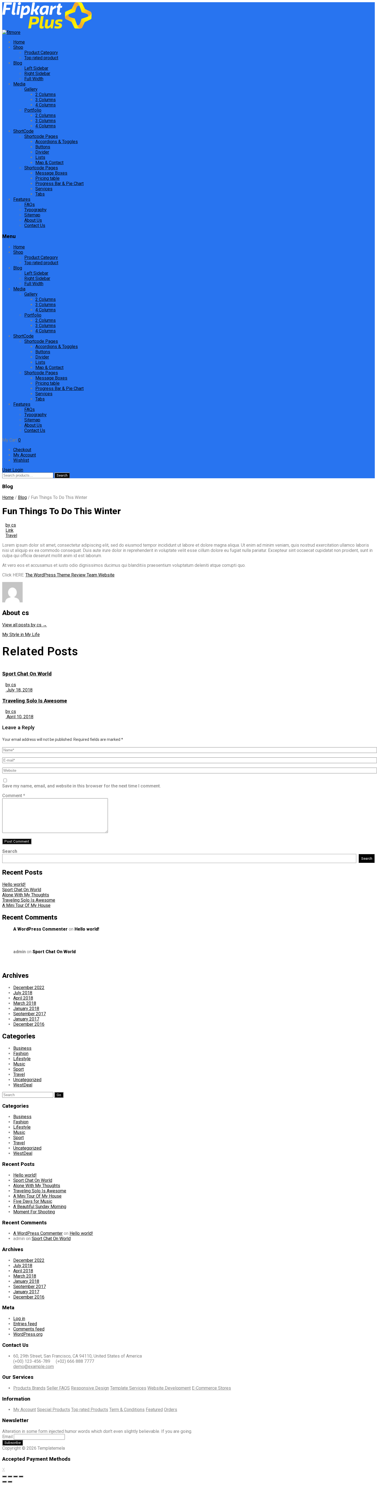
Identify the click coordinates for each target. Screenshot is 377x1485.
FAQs (29, 204)
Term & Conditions (127, 1409)
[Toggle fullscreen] (15, 1476)
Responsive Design (90, 1388)
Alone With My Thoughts (25, 895)
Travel (11, 535)
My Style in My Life (21, 634)
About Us (33, 220)
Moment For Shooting (34, 1211)
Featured (154, 1409)
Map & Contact (49, 162)
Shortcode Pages (41, 136)
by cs (11, 525)
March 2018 (24, 1003)
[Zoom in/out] (21, 1476)
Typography (35, 209)
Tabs (40, 194)
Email (7, 1436)
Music (19, 1064)
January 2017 (26, 1019)
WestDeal (22, 1085)
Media (19, 84)
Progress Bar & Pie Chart (59, 183)
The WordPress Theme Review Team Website (70, 575)
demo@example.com (33, 1366)
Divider (42, 152)
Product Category (41, 52)
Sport (18, 1069)
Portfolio (32, 110)
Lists (40, 157)
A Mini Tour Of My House (26, 905)
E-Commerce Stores (211, 1388)
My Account (24, 455)
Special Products (53, 1409)
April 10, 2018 (19, 716)
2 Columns (45, 94)
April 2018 (23, 998)
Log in (19, 1318)
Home (19, 42)
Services (43, 188)
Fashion (20, 1053)
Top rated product (41, 57)
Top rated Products (89, 1409)
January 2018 (26, 1008)
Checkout (22, 449)
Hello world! (14, 884)
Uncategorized (27, 1079)
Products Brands (29, 1388)
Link (10, 530)
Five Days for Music (32, 1201)
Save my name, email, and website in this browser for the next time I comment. (81, 786)
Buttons (42, 146)
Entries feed (25, 1323)
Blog (17, 63)
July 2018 (22, 992)
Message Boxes (51, 173)
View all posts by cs (24, 624)
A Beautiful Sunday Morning (39, 1206)
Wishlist (21, 460)
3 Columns (45, 99)
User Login (12, 469)
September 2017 (29, 1013)
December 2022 (28, 987)
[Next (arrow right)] (10, 1482)
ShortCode (23, 131)
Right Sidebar (37, 73)
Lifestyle (22, 1058)
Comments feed (28, 1329)
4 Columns (45, 105)
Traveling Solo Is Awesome (34, 701)
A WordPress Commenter (40, 929)
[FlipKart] (47, 27)
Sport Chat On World (27, 674)
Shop (18, 47)
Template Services (128, 1388)
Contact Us (34, 225)
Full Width (33, 78)
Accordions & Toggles (56, 141)
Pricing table (47, 178)
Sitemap (32, 215)
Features (21, 199)
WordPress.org (28, 1334)
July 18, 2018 (19, 690)
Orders (170, 1409)
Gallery (31, 89)
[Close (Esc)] (4, 1476)
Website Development (169, 1388)
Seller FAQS (58, 1388)
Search (62, 475)
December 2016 (28, 1024)
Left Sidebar (36, 68)
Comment (13, 795)
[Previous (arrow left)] (4, 1482)
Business (22, 1048)
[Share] (10, 1476)
